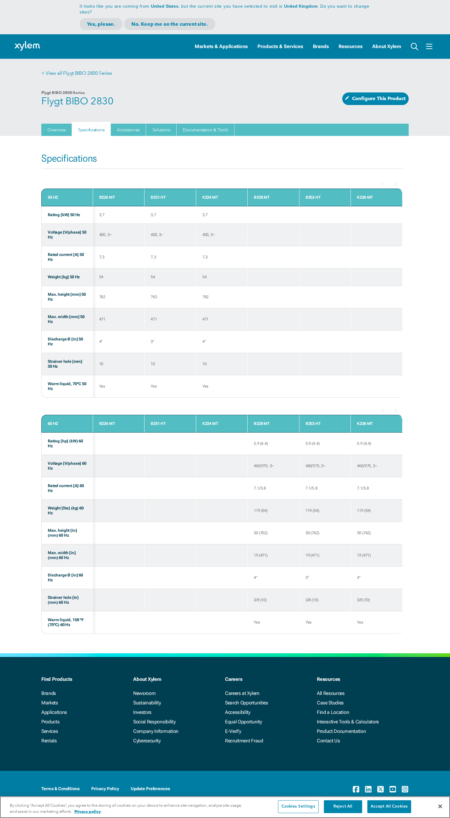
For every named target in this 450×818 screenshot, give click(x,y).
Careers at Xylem (242, 693)
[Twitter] (380, 789)
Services (49, 731)
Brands (321, 46)
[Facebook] (356, 789)
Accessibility (237, 712)
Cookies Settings (298, 807)
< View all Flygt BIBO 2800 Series (76, 73)
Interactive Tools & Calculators (348, 722)
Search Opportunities (246, 703)
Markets (49, 703)
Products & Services (280, 46)
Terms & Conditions (60, 788)
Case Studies (330, 703)
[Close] (440, 806)
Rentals (49, 741)
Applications (54, 712)
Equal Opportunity (243, 722)
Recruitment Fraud (244, 741)
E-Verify (233, 731)
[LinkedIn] (368, 789)
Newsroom (144, 693)
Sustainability (147, 703)
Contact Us (328, 741)
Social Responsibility (154, 722)
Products (50, 722)
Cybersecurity (147, 741)
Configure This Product (379, 98)
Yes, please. (101, 24)
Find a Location (333, 712)
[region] (225, 807)
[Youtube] (392, 789)
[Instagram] (405, 789)
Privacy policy (87, 811)
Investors (142, 712)
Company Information (155, 731)
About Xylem (386, 46)
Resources (350, 46)
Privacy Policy (105, 788)
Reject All (342, 807)
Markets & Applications (221, 46)
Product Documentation (341, 731)
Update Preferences (150, 788)
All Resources (331, 693)
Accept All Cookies (389, 807)
